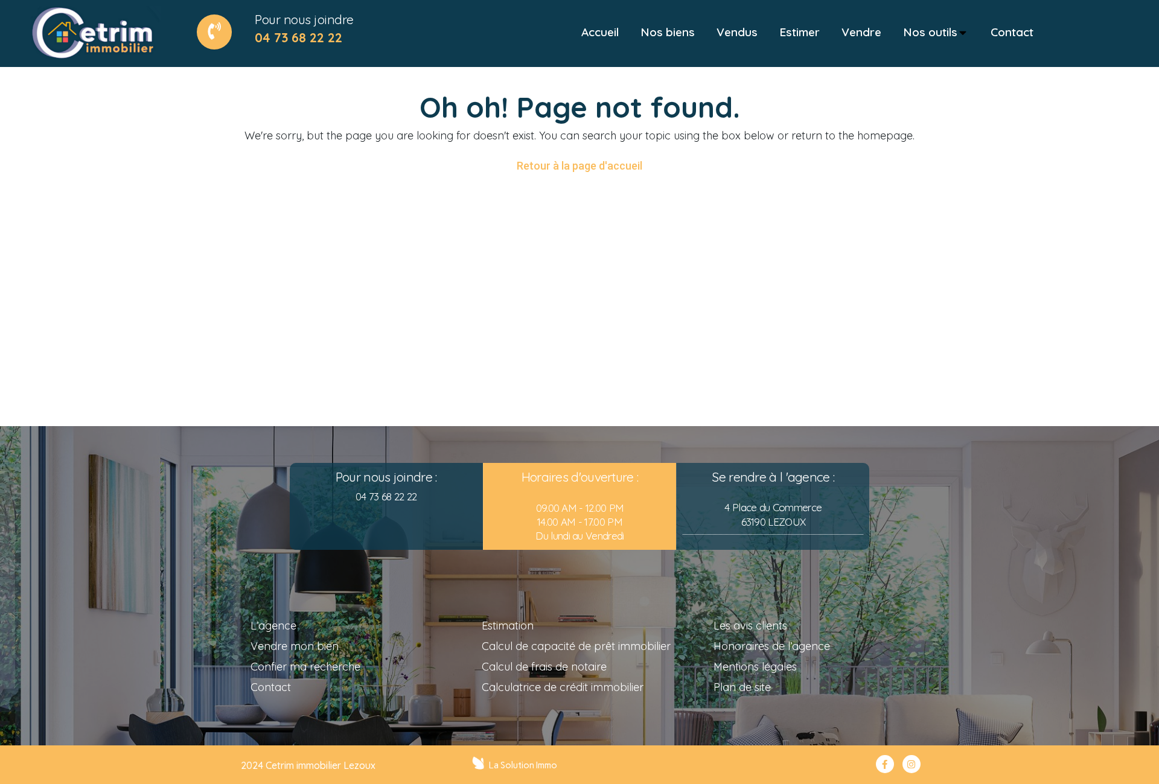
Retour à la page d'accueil (579, 165)
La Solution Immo (523, 765)
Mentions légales (755, 667)
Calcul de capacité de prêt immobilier (576, 646)
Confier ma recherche (305, 667)
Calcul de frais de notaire (544, 667)
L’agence (273, 626)
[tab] (600, 32)
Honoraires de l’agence (772, 646)
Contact (271, 687)
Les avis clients (750, 626)
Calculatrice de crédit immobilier (562, 687)
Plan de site (742, 687)
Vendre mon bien (295, 646)
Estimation (508, 626)
